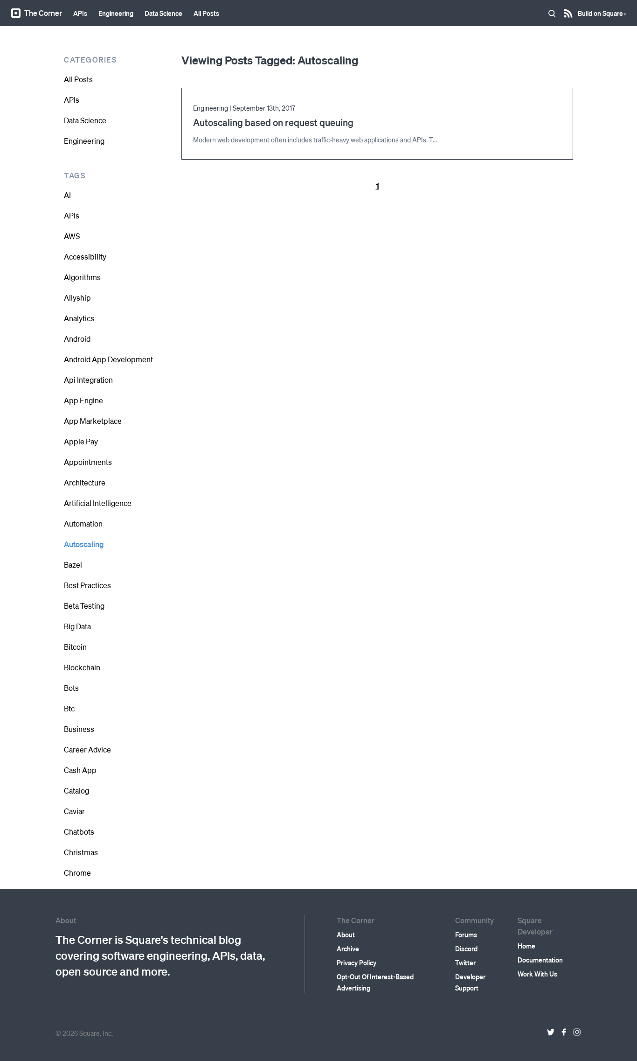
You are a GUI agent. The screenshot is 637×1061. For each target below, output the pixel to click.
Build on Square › (602, 10)
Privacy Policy (356, 962)
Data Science (163, 13)
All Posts (206, 13)
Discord (466, 948)
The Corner (43, 13)
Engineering (115, 13)
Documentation (540, 960)
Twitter (465, 962)
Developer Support (470, 982)
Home (526, 946)
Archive (348, 948)
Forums (466, 934)
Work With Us (537, 974)
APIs (80, 13)
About (346, 934)
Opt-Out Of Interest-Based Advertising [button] (375, 982)
